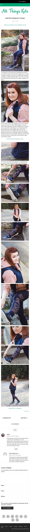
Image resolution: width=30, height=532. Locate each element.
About (6, 526)
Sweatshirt (9, 139)
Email (2, 491)
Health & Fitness (8, 24)
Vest (13, 139)
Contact (10, 526)
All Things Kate (16, 528)
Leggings (17, 139)
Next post (24, 418)
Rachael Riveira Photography (15, 408)
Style (15, 24)
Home (2, 526)
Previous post (7, 418)
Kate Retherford (13, 453)
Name (2, 485)
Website (3, 496)
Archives (20, 526)
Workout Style (22, 24)
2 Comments (26, 411)
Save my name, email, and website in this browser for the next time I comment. (14, 504)
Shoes (22, 139)
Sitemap (15, 526)
